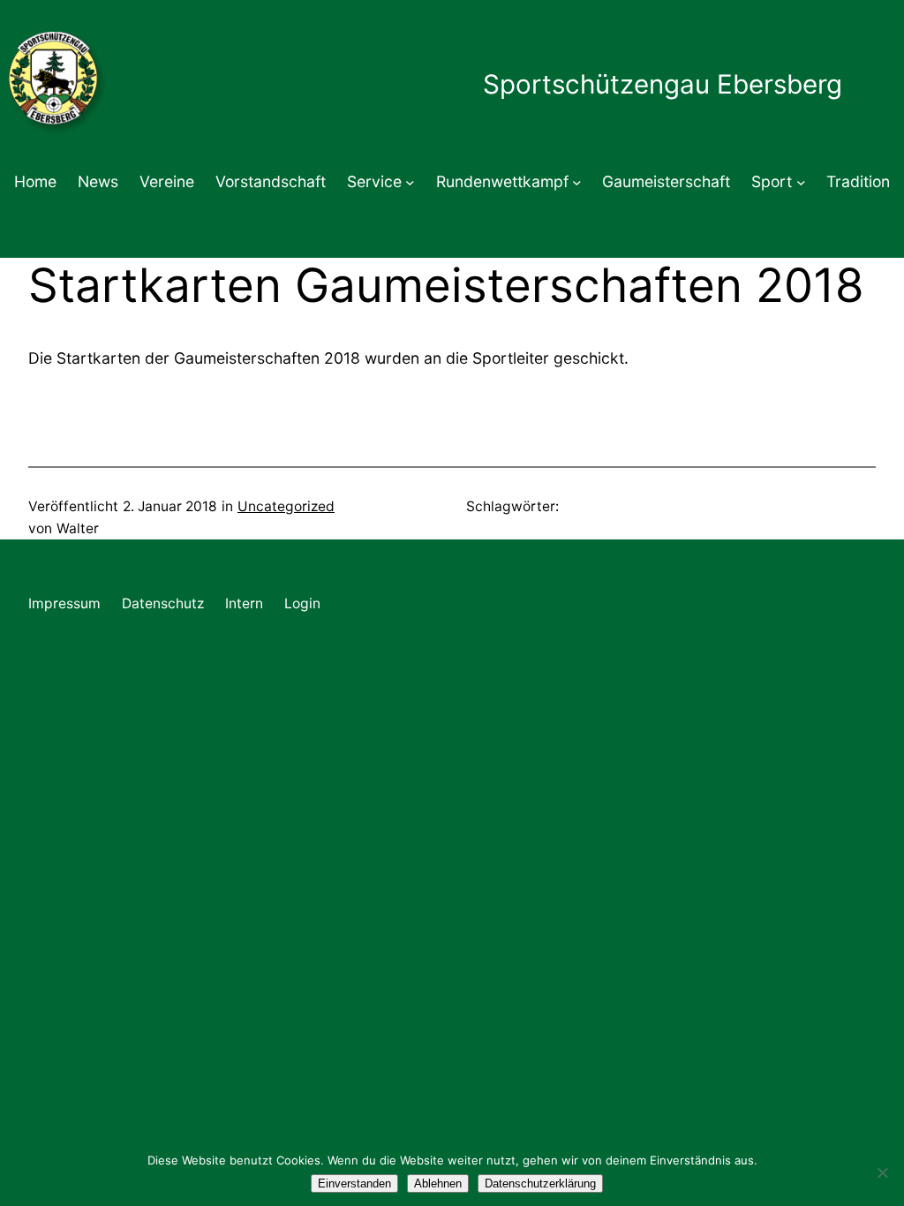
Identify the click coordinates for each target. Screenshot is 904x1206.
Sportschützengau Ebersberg (662, 84)
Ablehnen (438, 1183)
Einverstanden (354, 1183)
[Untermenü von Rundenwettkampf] (577, 182)
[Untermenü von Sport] (801, 182)
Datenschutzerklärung (540, 1183)
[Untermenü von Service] (410, 182)
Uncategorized (286, 506)
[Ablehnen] (882, 1172)
